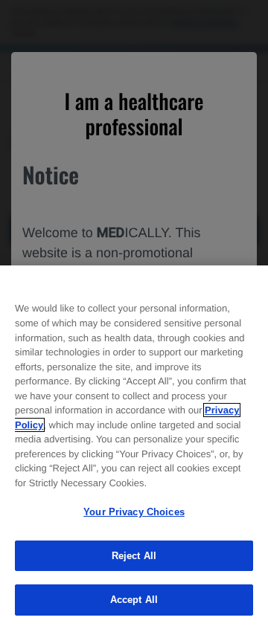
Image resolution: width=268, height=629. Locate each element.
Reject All (134, 555)
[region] (134, 447)
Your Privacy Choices (134, 511)
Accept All (134, 599)
